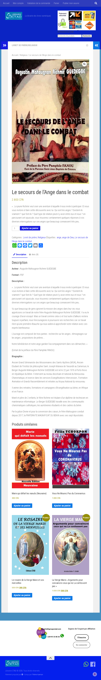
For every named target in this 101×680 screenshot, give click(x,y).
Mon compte (18, 3)
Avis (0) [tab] (35, 254)
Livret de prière (20, 45)
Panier (56, 3)
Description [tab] (21, 254)
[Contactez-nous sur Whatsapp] (86, 664)
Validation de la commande (38, 3)
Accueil (6, 3)
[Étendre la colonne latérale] (4, 45)
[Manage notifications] (95, 674)
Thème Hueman (37, 675)
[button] (84, 64)
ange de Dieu (68, 237)
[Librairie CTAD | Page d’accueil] (13, 16)
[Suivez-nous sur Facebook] (93, 664)
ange (59, 237)
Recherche (87, 36)
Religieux (32, 45)
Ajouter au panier (30, 228)
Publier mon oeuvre (71, 3)
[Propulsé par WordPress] (22, 674)
